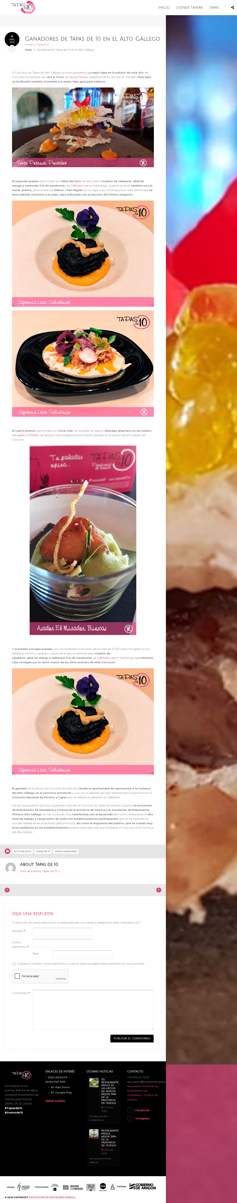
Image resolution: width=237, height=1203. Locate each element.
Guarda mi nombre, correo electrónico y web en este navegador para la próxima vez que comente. (81, 963)
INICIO (164, 7)
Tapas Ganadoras (65, 851)
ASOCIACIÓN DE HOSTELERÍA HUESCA (52, 1197)
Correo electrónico (20, 944)
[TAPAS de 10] (23, 13)
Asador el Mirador (28, 435)
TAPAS (214, 7)
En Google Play (61, 1092)
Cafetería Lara (80, 185)
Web (36, 953)
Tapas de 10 (43, 44)
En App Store (60, 1087)
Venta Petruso (78, 77)
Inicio (28, 49)
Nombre (18, 931)
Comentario (20, 993)
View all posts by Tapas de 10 (40, 871)
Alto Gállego (22, 851)
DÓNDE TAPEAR (189, 7)
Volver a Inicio (55, 1100)
